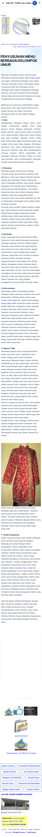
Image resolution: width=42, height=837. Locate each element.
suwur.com (23, 829)
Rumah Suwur (33, 777)
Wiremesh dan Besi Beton (29, 783)
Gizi (8, 44)
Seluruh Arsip (7, 783)
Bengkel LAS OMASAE (12, 777)
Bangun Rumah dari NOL (11, 812)
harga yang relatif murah (11, 303)
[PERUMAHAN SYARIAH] (18, 715)
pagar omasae (8, 766)
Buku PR (16, 829)
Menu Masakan (24, 44)
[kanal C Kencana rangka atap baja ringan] (21, 35)
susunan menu (21, 568)
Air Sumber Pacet (31, 772)
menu (38, 138)
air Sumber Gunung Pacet (29, 766)
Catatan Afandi (32, 789)
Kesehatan (14, 44)
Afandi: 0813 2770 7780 (12, 821)
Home (3, 44)
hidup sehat (35, 78)
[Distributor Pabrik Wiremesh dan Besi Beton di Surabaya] (30, 715)
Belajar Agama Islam (11, 789)
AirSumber (8, 832)
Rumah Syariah (9, 772)
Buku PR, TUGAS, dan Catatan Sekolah (23, 3)
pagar (31, 829)
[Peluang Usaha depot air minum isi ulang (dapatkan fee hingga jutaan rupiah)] (9, 715)
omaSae (36, 829)
